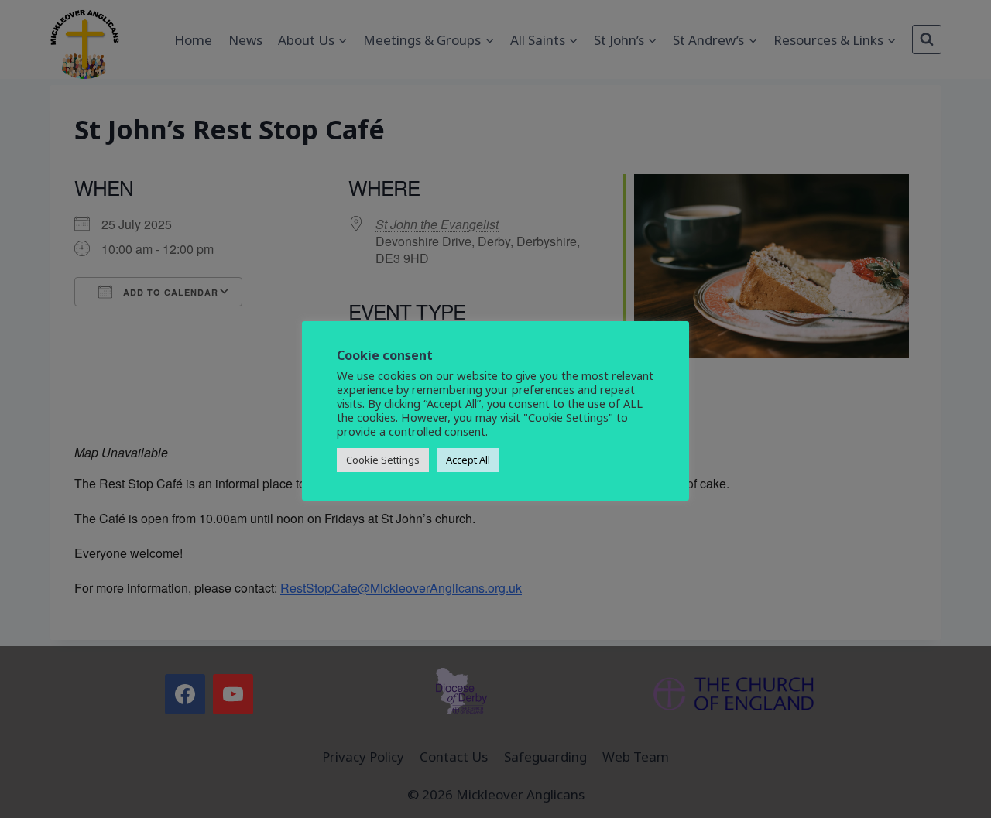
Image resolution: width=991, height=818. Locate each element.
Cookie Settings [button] (383, 460)
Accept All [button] (468, 460)
